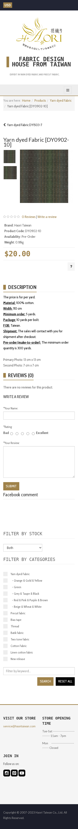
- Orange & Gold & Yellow (26, 580)
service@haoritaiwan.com (19, 726)
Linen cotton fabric (22, 652)
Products (40, 100)
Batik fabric (17, 633)
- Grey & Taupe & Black (25, 594)
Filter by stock (22, 533)
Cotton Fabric (19, 646)
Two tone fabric (20, 639)
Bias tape (16, 620)
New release (18, 659)
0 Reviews (29, 217)
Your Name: (10, 408)
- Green (16, 587)
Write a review (47, 217)
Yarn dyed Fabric (61, 100)
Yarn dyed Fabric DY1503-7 (24, 125)
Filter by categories (29, 559)
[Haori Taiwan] (39, 33)
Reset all (65, 681)
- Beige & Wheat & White (26, 607)
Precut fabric (18, 613)
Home (26, 100)
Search (45, 681)
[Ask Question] (71, 266)
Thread (15, 626)
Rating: (7, 427)
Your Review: (11, 443)
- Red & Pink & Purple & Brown (29, 600)
